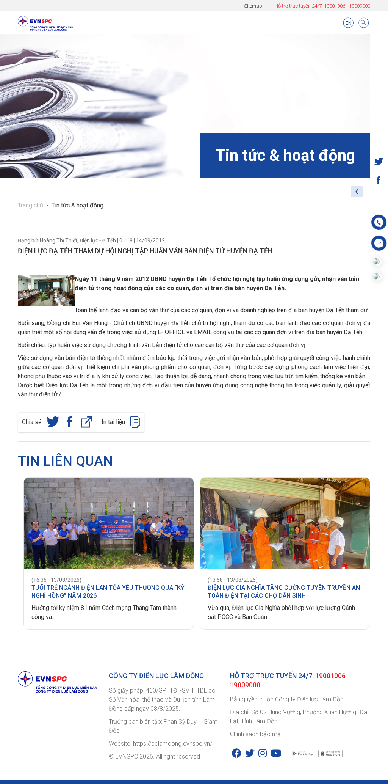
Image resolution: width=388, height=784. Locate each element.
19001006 (334, 6)
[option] (106, 553)
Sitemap (253, 6)
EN (348, 22)
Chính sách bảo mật (256, 734)
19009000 (359, 6)
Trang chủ (30, 205)
